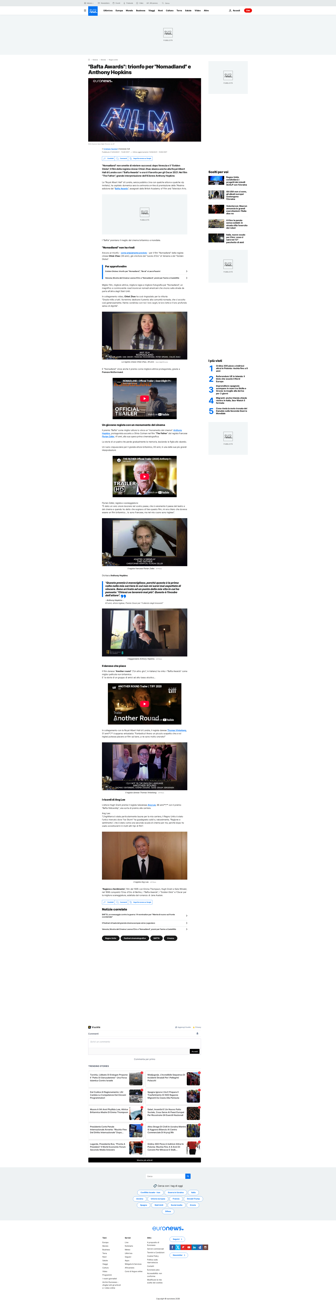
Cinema (170, 938)
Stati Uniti (159, 1205)
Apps (127, 1260)
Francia (176, 1199)
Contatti (150, 1266)
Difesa (168, 1211)
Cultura (169, 10)
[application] (144, 110)
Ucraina (139, 1199)
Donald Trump (193, 1199)
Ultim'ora (107, 10)
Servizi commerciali (155, 1249)
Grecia (193, 1205)
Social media (176, 1205)
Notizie (95, 60)
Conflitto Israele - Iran (150, 1192)
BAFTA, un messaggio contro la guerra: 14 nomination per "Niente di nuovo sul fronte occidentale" (138, 915)
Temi (104, 1238)
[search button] (163, 3)
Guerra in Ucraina (176, 1192)
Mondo (129, 10)
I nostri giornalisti (109, 1278)
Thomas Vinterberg (176, 730)
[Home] (89, 60)
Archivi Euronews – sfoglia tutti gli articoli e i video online (111, 1285)
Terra (179, 10)
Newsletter (178, 1255)
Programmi (107, 1275)
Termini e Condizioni (155, 1252)
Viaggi (151, 10)
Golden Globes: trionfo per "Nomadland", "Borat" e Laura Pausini (132, 271)
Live (248, 10)
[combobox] (176, 3)
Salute (188, 10)
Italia (193, 1192)
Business (140, 10)
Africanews (129, 1268)
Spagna (143, 1205)
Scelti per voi (218, 172)
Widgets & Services (133, 1264)
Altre (149, 1238)
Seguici (128, 1257)
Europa (119, 10)
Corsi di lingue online (133, 1271)
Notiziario (129, 1246)
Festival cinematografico (135, 938)
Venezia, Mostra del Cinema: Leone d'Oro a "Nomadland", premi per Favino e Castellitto (142, 278)
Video (198, 10)
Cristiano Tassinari (110, 149)
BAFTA (156, 938)
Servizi (128, 1238)
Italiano (89, 3)
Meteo (127, 1249)
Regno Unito (113, 60)
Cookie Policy (153, 1256)
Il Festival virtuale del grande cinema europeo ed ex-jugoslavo (128, 923)
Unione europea (158, 1199)
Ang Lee (152, 805)
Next (160, 10)
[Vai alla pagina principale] (93, 11)
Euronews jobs (153, 1270)
